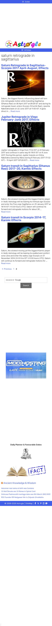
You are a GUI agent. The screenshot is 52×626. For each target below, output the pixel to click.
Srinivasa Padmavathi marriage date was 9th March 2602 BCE (25, 494)
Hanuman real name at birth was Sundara (17, 488)
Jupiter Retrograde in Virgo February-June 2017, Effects (20, 118)
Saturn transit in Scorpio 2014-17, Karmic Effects (23, 219)
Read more (15, 111)
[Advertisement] (23, 21)
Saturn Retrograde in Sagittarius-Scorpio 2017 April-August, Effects (24, 67)
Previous (7, 269)
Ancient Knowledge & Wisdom (20, 483)
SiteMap (28, 503)
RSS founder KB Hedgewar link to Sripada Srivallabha (22, 497)
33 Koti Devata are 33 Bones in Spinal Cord (18, 491)
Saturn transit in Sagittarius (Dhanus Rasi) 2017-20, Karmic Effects (25, 167)
